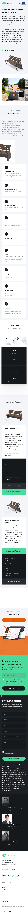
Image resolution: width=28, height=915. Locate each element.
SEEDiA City (5, 901)
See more (13, 620)
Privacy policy (5, 909)
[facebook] (4, 875)
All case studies (14, 388)
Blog (3, 887)
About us (4, 889)
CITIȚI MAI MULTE (7, 790)
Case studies (5, 885)
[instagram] (13, 875)
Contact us (5, 891)
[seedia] (8, 3)
